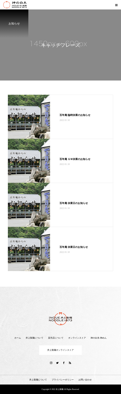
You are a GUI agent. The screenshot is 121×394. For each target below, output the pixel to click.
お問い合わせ (85, 380)
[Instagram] (51, 362)
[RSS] (70, 362)
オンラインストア (77, 338)
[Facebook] (63, 362)
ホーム (17, 338)
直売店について (55, 338)
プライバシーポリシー (63, 380)
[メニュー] (116, 4)
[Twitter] (57, 362)
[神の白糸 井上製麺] (60, 319)
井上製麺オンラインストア (60, 350)
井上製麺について (34, 338)
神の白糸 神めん (99, 338)
